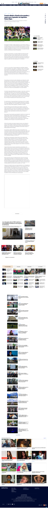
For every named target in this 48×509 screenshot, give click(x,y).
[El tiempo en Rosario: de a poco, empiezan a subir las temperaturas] (38, 63)
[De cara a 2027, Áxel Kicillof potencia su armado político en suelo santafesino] (18, 346)
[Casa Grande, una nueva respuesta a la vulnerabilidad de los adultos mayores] (18, 395)
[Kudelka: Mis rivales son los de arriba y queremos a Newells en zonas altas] (38, 49)
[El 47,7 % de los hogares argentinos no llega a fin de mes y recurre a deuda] (30, 250)
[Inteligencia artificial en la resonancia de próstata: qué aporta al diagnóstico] (7, 283)
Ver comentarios (17, 213)
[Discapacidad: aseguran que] (18, 423)
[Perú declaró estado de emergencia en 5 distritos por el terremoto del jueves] (38, 67)
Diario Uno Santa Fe (14, 488)
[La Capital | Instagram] (10, 504)
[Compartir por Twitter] (45, 16)
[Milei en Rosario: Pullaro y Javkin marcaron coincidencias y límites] (18, 374)
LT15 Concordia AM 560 (25, 489)
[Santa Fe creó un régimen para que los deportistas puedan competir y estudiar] (18, 305)
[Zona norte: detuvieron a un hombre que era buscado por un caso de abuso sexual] (29, 283)
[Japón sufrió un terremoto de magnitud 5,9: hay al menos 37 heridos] (38, 70)
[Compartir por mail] (45, 23)
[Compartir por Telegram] (45, 19)
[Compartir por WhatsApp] (45, 17)
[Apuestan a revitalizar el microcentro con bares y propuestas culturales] (38, 42)
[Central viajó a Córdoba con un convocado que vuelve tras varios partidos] (18, 283)
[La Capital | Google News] (14, 504)
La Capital (5, 13)
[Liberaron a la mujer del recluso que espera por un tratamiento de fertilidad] (18, 250)
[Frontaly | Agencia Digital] (44, 505)
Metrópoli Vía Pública (37, 488)
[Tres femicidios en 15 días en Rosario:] (18, 333)
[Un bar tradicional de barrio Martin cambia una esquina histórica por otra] (18, 409)
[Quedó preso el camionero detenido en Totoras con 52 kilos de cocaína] (29, 280)
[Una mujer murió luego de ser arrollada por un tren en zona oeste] (18, 360)
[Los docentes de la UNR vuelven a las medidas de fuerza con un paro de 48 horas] (12, 232)
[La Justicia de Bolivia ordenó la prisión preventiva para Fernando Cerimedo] (18, 388)
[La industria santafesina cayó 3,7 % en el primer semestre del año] (30, 238)
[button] (1, 3)
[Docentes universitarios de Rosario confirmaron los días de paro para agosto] (18, 367)
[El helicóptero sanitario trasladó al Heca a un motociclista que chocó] (30, 225)
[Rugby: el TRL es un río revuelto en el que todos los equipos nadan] (18, 287)
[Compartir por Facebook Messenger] (45, 21)
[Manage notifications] (46, 507)
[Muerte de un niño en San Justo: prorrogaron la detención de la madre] (18, 312)
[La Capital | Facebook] (7, 504)
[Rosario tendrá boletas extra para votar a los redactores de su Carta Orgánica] (18, 319)
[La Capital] (24, 3)
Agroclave (13, 490)
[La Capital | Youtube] (12, 504)
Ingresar (45, 3)
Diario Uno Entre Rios (14, 489)
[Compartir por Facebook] (45, 14)
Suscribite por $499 (41, 3)
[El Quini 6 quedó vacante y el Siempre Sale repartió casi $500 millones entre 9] (6, 250)
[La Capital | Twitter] (9, 504)
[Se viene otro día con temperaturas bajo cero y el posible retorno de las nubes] (18, 326)
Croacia (12, 13)
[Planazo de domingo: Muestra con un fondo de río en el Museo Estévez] (18, 298)
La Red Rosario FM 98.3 (26, 488)
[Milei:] (18, 353)
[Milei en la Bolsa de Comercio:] (18, 430)
